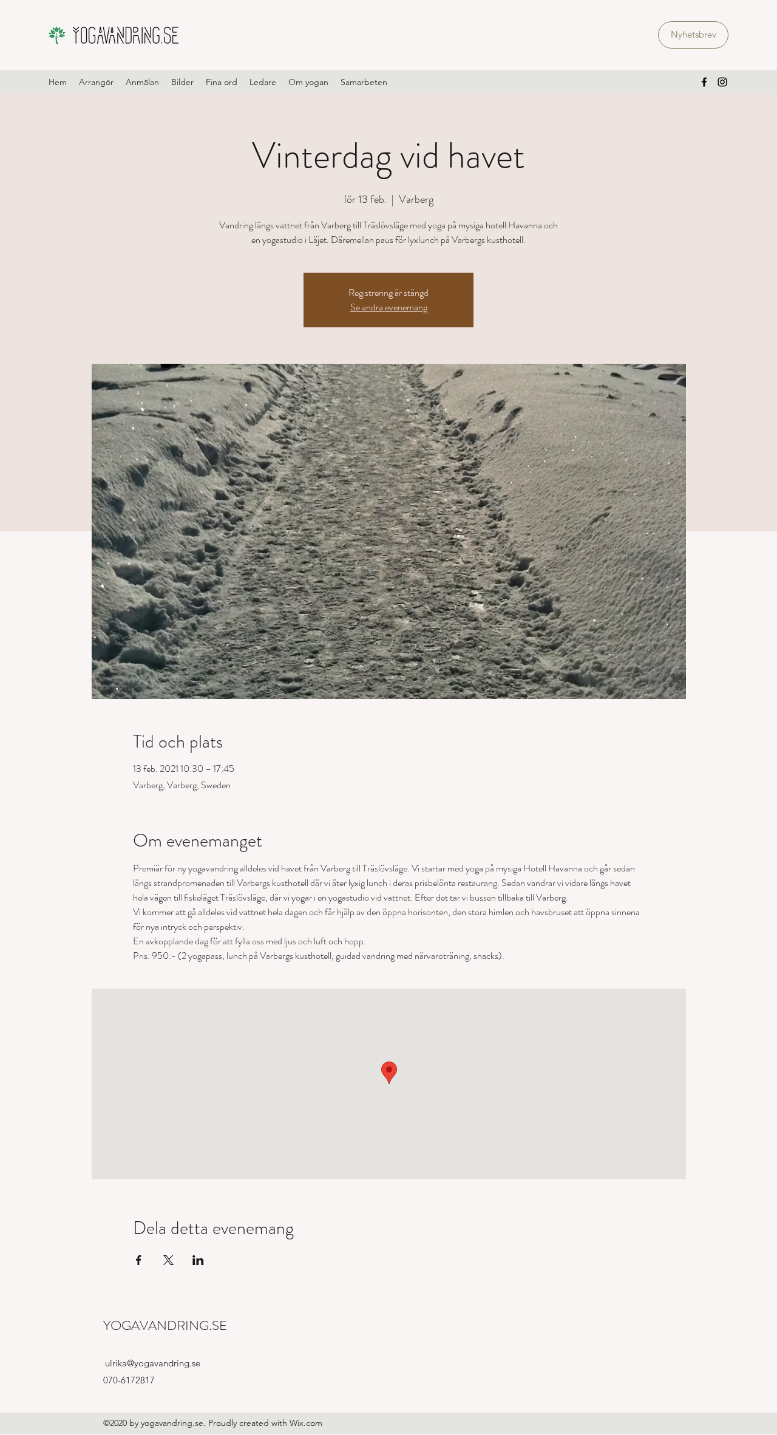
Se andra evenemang (388, 307)
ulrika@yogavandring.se (152, 1363)
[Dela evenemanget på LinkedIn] (198, 1260)
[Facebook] (704, 82)
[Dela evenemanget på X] (168, 1260)
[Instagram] (722, 82)
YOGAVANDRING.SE (165, 1325)
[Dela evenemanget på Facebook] (138, 1260)
